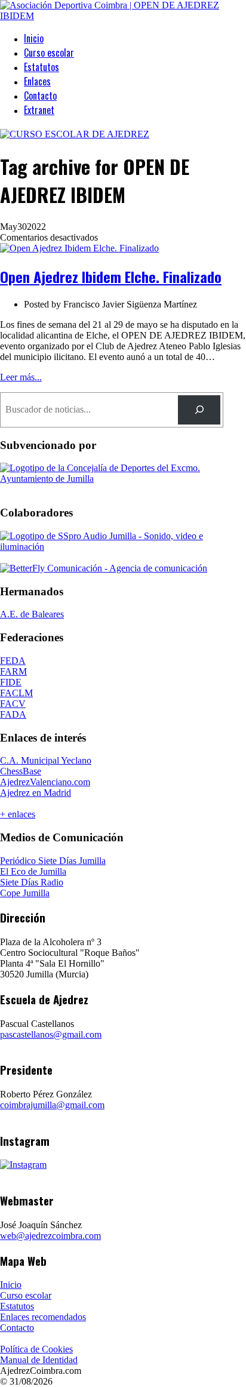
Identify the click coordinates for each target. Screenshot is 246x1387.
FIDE (10, 682)
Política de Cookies (36, 1349)
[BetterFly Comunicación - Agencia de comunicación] (103, 568)
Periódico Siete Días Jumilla (53, 861)
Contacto (40, 95)
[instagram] (23, 1165)
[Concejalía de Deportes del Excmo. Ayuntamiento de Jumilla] (123, 478)
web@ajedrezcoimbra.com (50, 1236)
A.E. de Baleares (32, 614)
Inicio (34, 38)
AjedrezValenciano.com (45, 782)
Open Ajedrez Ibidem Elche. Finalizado (111, 276)
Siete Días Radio (31, 882)
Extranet (39, 110)
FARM (13, 671)
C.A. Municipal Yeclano (45, 760)
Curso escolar (49, 52)
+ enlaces (17, 814)
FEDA (13, 661)
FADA (13, 714)
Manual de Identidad (39, 1360)
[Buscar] (199, 410)
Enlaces (37, 81)
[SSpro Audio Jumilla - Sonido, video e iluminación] (123, 547)
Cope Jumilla (25, 893)
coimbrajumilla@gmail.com (52, 1105)
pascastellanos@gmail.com (51, 1034)
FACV (13, 704)
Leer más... (21, 377)
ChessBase (20, 771)
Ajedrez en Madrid (35, 793)
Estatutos (41, 67)
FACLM (16, 693)
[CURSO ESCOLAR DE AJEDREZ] (74, 134)
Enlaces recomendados (43, 1317)
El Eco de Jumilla (33, 871)
